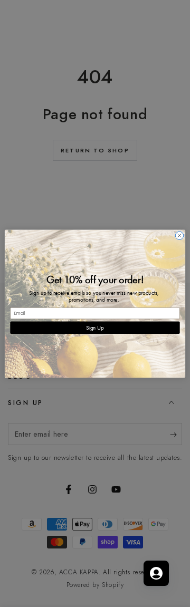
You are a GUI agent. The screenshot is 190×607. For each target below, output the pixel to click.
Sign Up (95, 327)
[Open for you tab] (156, 573)
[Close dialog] (179, 235)
